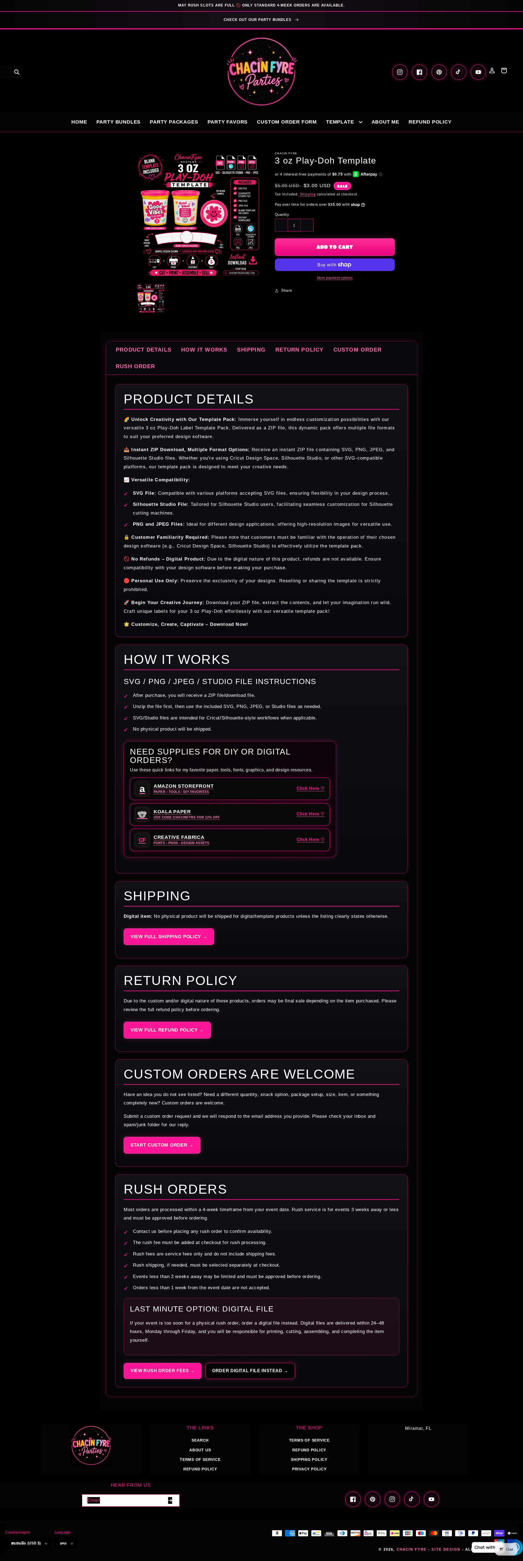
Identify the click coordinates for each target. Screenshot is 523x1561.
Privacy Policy (309, 1469)
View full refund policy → (167, 1030)
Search (200, 1440)
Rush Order (135, 366)
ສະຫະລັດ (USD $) (26, 1543)
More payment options (335, 278)
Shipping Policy (309, 1459)
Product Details (143, 350)
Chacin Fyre (412, 1549)
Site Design (445, 1549)
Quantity (282, 215)
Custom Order (357, 350)
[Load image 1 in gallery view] (150, 297)
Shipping (308, 194)
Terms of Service (200, 1459)
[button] (17, 72)
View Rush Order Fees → (162, 1370)
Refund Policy (309, 1450)
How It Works (204, 350)
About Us (200, 1450)
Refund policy (200, 1469)
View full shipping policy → (168, 936)
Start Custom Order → (162, 1145)
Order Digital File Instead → (250, 1370)
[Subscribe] (170, 1500)
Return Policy (299, 350)
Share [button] (286, 290)
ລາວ (63, 1543)
